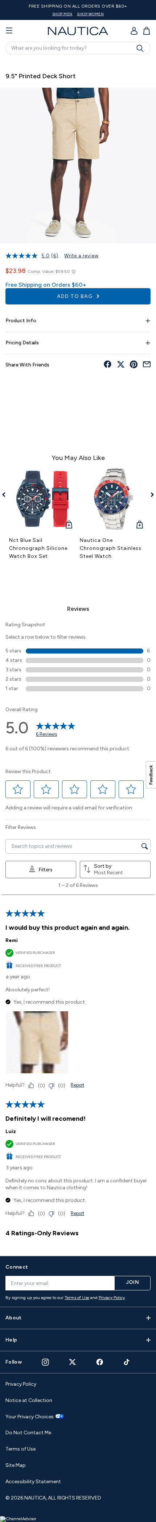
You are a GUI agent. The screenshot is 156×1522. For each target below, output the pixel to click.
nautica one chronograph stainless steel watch (110, 548)
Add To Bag (75, 296)
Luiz (10, 1131)
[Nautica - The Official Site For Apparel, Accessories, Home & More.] (78, 31)
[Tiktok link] (127, 1362)
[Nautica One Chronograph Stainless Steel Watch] (113, 499)
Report (77, 1085)
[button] (18, 789)
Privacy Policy (112, 1297)
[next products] (149, 495)
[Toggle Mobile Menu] (9, 31)
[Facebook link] (99, 1362)
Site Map (15, 1465)
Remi (11, 940)
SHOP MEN (62, 14)
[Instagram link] (45, 1362)
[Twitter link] (72, 1362)
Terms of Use (77, 1297)
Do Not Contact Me (28, 1433)
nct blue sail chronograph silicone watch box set (38, 548)
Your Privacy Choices (29, 1417)
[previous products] (6, 495)
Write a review (81, 255)
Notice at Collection (28, 1400)
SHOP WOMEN (90, 14)
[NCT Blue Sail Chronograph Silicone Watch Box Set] (42, 499)
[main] (78, 654)
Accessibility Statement (33, 1482)
